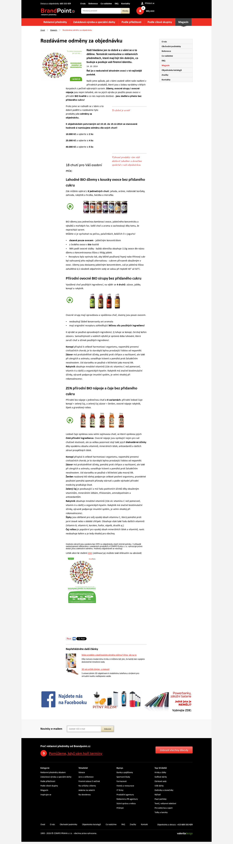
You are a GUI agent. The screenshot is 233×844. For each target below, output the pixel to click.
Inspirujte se (45, 794)
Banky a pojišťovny (124, 772)
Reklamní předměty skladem (53, 772)
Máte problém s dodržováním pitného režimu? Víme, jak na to (109, 655)
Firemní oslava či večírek (89, 781)
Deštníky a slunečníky (164, 790)
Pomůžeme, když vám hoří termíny (75, 753)
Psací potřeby (160, 799)
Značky (165, 74)
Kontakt (144, 824)
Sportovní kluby (123, 777)
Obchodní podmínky (171, 46)
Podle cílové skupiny (160, 22)
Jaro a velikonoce (86, 777)
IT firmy (119, 790)
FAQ (116, 3)
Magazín (183, 22)
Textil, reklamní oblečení (165, 803)
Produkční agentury (125, 794)
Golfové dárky (161, 777)
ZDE (90, 552)
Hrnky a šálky (160, 772)
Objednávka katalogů (172, 70)
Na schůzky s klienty (87, 785)
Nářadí (158, 794)
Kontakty (125, 3)
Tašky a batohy (161, 812)
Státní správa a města (126, 803)
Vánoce (81, 772)
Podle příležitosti (131, 22)
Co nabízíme (106, 3)
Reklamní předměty (55, 22)
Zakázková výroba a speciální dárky (94, 22)
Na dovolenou (84, 794)
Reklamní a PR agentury (127, 799)
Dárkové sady (160, 781)
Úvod (42, 30)
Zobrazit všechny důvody (174, 750)
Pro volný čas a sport (164, 808)
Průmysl (119, 808)
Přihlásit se (149, 3)
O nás (83, 3)
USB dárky (159, 785)
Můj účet (150, 11)
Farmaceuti (121, 781)
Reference (93, 3)
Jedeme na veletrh (86, 790)
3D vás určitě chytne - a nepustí (95, 669)
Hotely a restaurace (125, 785)
